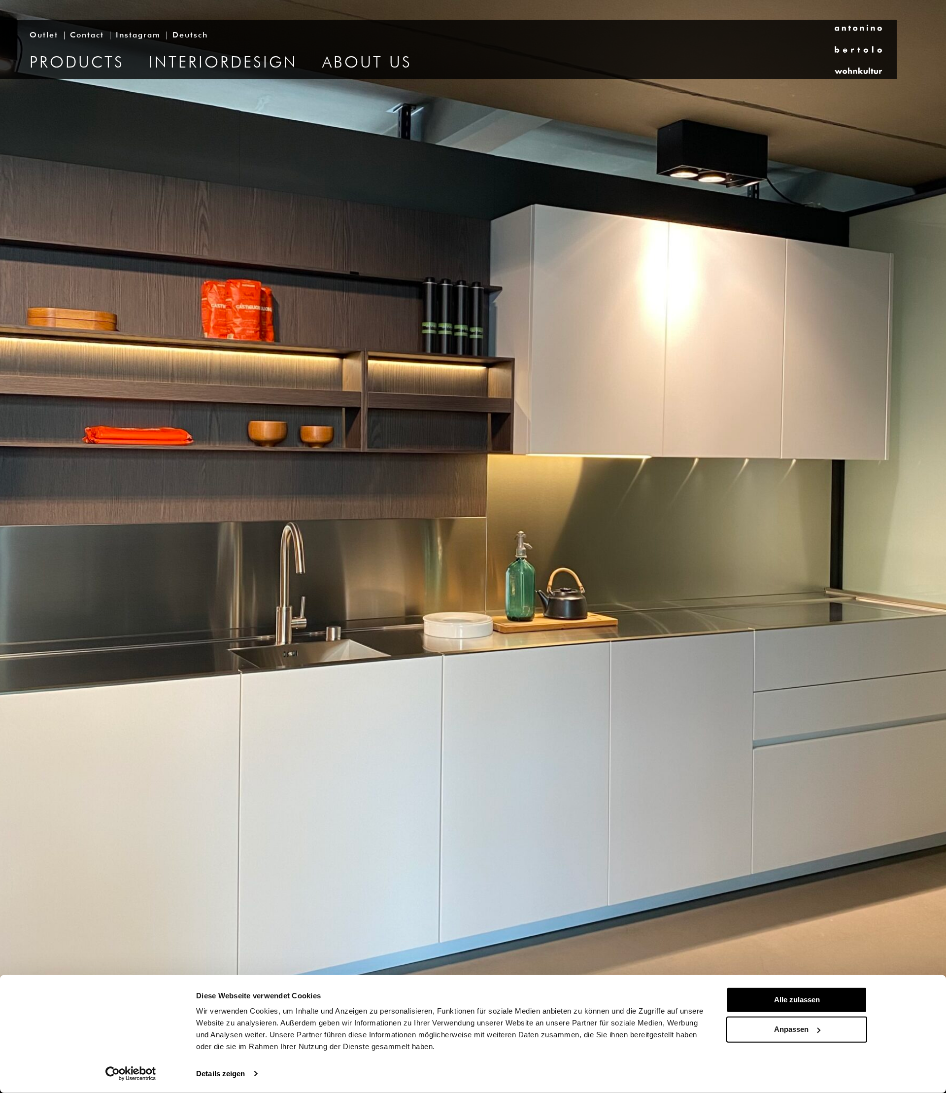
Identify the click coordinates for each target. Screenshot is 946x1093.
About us (367, 63)
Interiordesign (223, 63)
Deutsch (190, 35)
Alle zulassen (797, 999)
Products (77, 63)
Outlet (44, 35)
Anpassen (791, 1029)
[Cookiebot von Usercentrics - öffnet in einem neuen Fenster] (131, 1073)
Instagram (138, 35)
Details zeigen (220, 1073)
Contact (87, 35)
